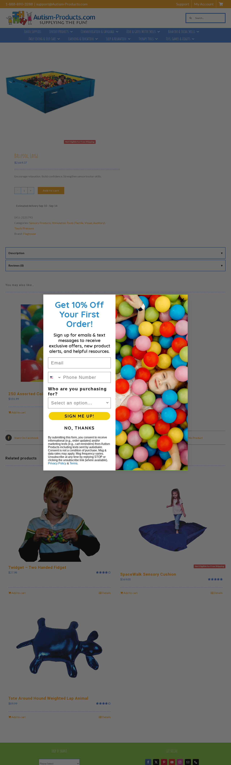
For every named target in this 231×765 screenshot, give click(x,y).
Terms (73, 463)
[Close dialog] (182, 300)
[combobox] (54, 377)
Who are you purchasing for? (77, 391)
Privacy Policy (57, 463)
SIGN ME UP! (79, 416)
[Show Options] (107, 403)
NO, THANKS (79, 428)
